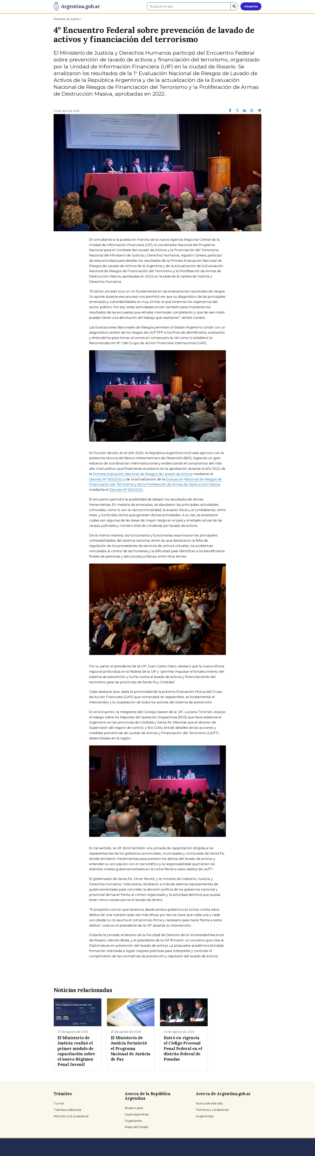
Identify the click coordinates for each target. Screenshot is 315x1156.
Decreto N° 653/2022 (105, 479)
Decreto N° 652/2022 (126, 490)
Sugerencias (204, 1116)
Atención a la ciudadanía (71, 1116)
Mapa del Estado (136, 1127)
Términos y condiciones (212, 1110)
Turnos (59, 1103)
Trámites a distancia (67, 1110)
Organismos (133, 1121)
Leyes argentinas (137, 1114)
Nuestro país (134, 1108)
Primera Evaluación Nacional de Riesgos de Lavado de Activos (142, 474)
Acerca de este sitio (209, 1103)
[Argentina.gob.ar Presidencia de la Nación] (77, 6)
